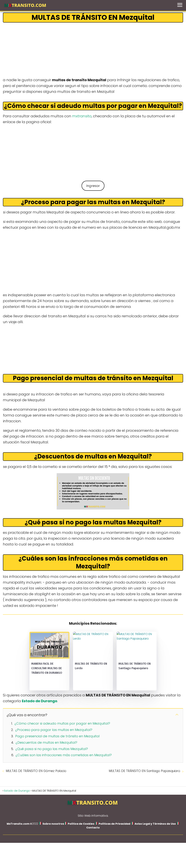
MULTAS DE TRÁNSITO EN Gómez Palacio (36, 771)
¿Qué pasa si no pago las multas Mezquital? (51, 749)
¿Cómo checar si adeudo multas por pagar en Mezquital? (62, 723)
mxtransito (82, 116)
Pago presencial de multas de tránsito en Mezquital (57, 736)
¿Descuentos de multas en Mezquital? (46, 742)
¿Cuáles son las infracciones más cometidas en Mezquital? (64, 755)
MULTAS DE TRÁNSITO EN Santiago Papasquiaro (144, 771)
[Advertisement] (93, 50)
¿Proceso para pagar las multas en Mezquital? (53, 729)
